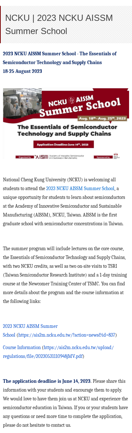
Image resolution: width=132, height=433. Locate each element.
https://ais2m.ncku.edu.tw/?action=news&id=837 (66, 335)
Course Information (22, 347)
